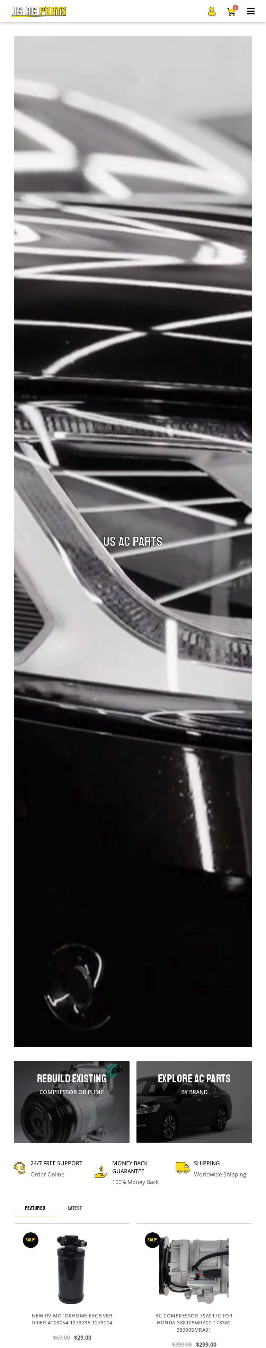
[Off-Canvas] (251, 11)
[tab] (35, 1208)
